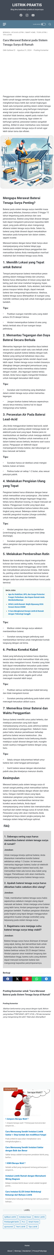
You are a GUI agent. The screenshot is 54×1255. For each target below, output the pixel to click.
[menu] (6, 24)
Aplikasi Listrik (10, 1217)
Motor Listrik (39, 1217)
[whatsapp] (37, 979)
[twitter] (17, 979)
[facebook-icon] (21, 15)
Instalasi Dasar (25, 1217)
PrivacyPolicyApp (40, 1251)
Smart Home (33, 1222)
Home (27, 1245)
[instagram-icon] (27, 15)
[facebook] (8, 979)
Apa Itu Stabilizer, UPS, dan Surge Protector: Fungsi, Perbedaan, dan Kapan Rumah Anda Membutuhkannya (26, 597)
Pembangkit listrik (11, 1222)
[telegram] (46, 979)
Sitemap (17, 1251)
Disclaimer (27, 1251)
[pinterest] (27, 979)
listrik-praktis (27, 5)
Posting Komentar (41, 50)
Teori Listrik (20, 1227)
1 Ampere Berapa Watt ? (16, 1119)
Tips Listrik (32, 1227)
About (9, 1251)
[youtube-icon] (33, 15)
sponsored (8, 1227)
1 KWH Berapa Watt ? (15, 1163)
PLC (23, 1222)
